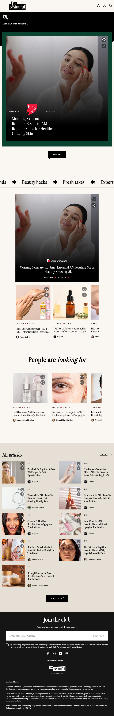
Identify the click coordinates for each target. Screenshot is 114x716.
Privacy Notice (76, 647)
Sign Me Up (99, 635)
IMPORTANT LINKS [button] (55, 660)
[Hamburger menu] (4, 6)
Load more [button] (56, 598)
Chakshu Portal (79, 705)
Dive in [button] (56, 154)
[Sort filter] (110, 455)
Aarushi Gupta (59, 260)
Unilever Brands (37, 647)
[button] (104, 39)
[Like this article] (46, 289)
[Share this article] (46, 295)
